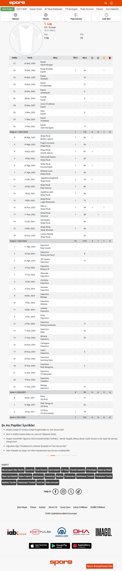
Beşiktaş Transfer (9, 482)
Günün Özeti (36, 9)
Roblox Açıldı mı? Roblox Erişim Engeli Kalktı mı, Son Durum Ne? (35, 430)
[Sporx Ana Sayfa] (17, 3)
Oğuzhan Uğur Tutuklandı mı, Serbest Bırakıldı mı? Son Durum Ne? (36, 446)
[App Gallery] (82, 545)
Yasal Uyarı (65, 507)
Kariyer (42, 507)
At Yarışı (65, 470)
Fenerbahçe (49, 476)
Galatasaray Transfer (85, 476)
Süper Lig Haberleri (9, 476)
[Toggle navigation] (111, 3)
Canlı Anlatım (54, 470)
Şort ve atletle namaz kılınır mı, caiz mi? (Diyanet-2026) (31, 434)
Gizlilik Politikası (97, 507)
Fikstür (100, 9)
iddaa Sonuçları (52, 482)
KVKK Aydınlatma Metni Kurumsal (61, 513)
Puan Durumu (87, 9)
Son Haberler (112, 9)
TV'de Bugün (71, 9)
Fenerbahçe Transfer (104, 476)
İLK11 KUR (22, 9)
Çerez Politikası (80, 507)
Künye (33, 507)
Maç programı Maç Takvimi (13, 470)
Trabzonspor (70, 476)
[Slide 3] (63, 455)
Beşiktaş (59, 476)
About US (53, 507)
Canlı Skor (30, 470)
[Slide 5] (74, 455)
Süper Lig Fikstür (105, 470)
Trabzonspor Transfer (26, 482)
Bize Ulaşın (22, 507)
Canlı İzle (40, 482)
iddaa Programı (25, 476)
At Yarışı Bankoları (53, 9)
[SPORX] (61, 563)
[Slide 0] (47, 455)
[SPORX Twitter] (71, 491)
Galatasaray (38, 476)
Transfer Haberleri (77, 470)
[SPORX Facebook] (55, 491)
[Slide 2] (58, 455)
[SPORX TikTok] (78, 491)
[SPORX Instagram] (63, 491)
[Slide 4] (69, 455)
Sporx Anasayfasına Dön (99, 566)
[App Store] (39, 545)
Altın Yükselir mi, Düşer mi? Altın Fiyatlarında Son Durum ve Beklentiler (38, 450)
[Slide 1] (53, 455)
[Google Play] (60, 545)
